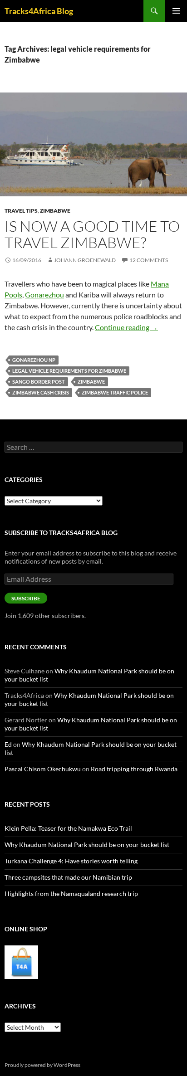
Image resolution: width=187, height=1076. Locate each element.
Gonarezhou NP (33, 360)
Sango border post (38, 382)
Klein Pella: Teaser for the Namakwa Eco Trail (68, 828)
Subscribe (25, 598)
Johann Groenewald (85, 260)
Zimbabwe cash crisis (40, 392)
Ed (8, 744)
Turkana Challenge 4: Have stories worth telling (71, 861)
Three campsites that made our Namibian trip (68, 877)
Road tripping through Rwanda (134, 769)
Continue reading (126, 327)
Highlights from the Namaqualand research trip (71, 893)
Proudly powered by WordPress (42, 1064)
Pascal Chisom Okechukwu (43, 769)
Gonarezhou (44, 294)
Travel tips (21, 210)
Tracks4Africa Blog (39, 11)
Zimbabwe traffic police (115, 392)
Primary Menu (176, 11)
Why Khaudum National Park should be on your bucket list (87, 844)
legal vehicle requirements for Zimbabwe (69, 371)
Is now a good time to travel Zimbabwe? (92, 234)
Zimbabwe (55, 210)
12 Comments (148, 260)
